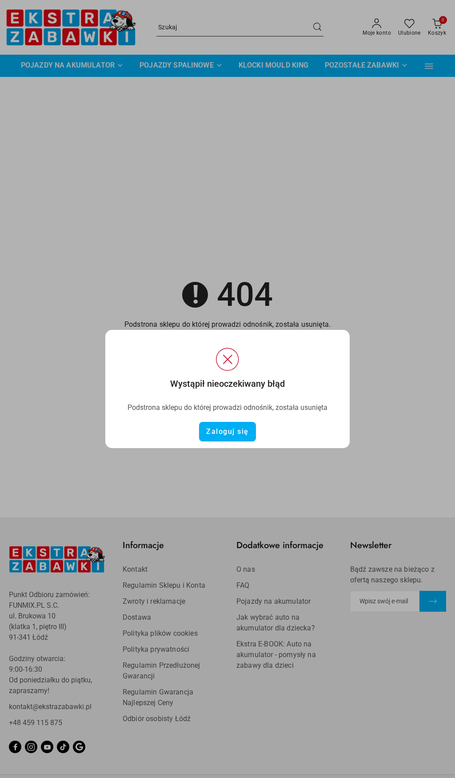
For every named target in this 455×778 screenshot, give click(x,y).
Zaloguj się (227, 431)
